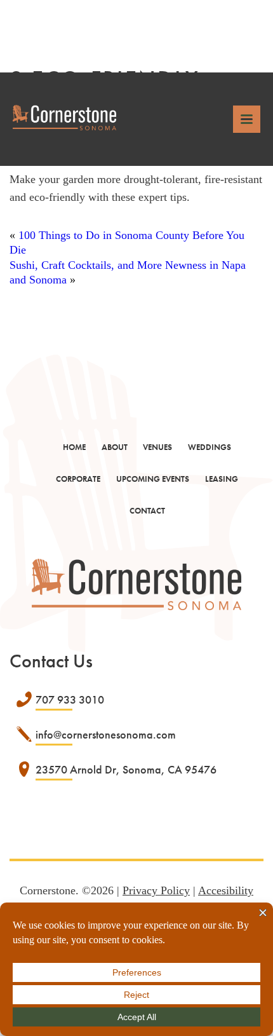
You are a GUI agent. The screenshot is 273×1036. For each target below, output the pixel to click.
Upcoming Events (152, 479)
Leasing (221, 479)
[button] (246, 119)
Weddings (209, 447)
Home (74, 447)
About (115, 447)
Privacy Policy (156, 890)
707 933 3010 (70, 699)
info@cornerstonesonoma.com (106, 734)
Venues (157, 447)
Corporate (78, 479)
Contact (147, 510)
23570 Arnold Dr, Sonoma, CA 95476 (126, 769)
